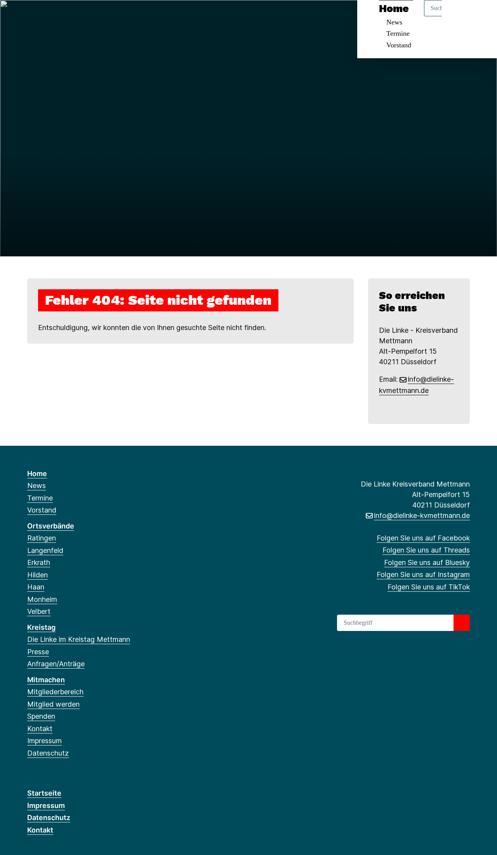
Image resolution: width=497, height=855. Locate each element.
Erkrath (38, 562)
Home (37, 473)
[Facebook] (31, 16)
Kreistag (41, 627)
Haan (35, 587)
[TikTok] (82, 16)
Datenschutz (48, 753)
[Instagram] (70, 16)
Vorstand (398, 45)
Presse (38, 652)
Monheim (42, 599)
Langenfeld (45, 550)
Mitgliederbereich (55, 692)
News (36, 485)
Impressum (44, 741)
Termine (398, 33)
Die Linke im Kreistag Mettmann (78, 639)
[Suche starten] (462, 623)
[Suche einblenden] (458, 16)
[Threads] (44, 16)
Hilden (37, 575)
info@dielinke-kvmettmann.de (422, 515)
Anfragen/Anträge (56, 664)
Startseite (44, 793)
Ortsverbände (50, 526)
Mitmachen (46, 680)
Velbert (38, 611)
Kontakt (39, 729)
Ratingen (41, 538)
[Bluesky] (57, 16)
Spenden (41, 716)
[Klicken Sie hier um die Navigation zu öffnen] (481, 16)
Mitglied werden (53, 704)
